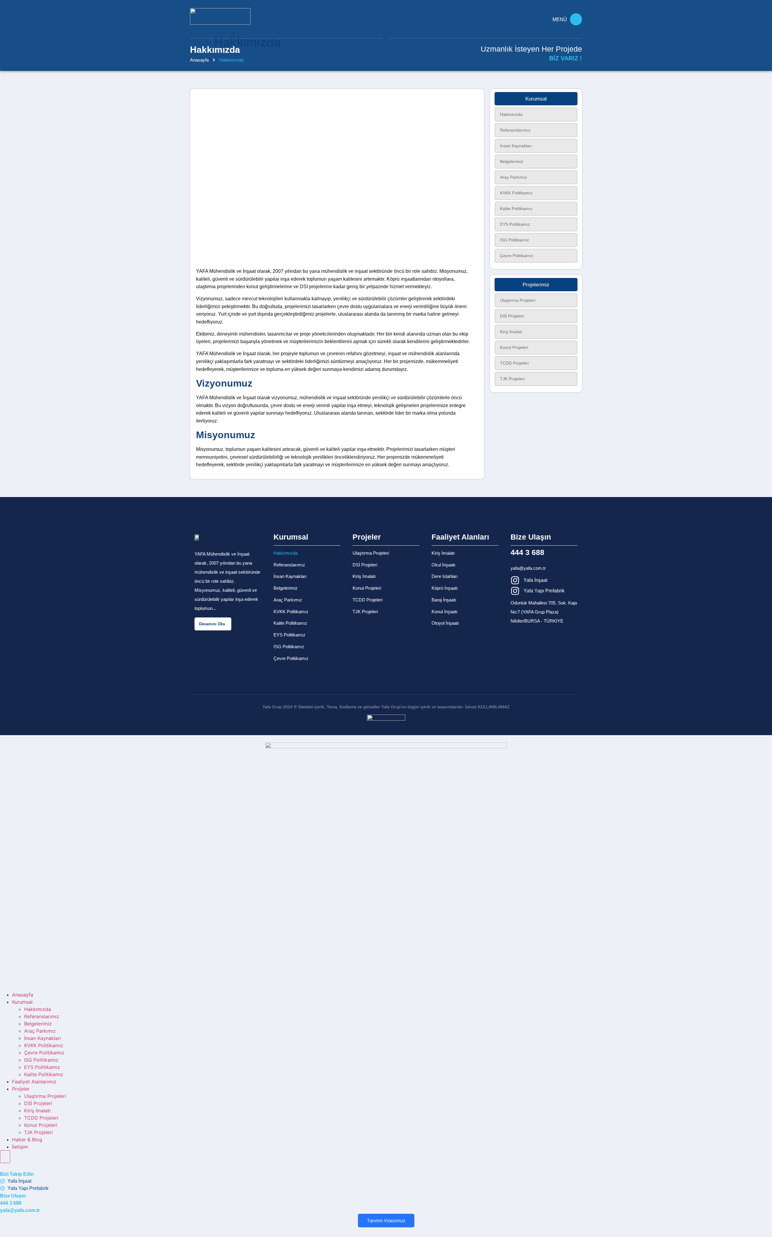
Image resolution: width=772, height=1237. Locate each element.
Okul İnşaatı (443, 564)
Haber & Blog (27, 1140)
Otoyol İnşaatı (445, 623)
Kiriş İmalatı (364, 576)
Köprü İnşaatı (445, 588)
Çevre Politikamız (291, 658)
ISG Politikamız (289, 646)
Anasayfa (199, 59)
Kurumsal (22, 1002)
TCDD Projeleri (367, 599)
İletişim (20, 1147)
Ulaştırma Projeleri (371, 553)
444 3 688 (527, 552)
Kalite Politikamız (290, 623)
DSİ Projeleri (365, 564)
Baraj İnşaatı (444, 599)
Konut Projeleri (367, 588)
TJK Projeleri (365, 611)
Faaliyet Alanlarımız (34, 1082)
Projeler (21, 1089)
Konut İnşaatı (444, 611)
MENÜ (559, 19)
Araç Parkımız (288, 599)
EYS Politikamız (289, 634)
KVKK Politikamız (291, 611)
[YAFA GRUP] (220, 16)
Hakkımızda (286, 553)
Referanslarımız (289, 564)
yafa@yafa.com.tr (528, 568)
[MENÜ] (576, 19)
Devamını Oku (212, 624)
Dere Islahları (445, 576)
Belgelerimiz (286, 588)
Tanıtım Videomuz (386, 1220)
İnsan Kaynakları (290, 576)
